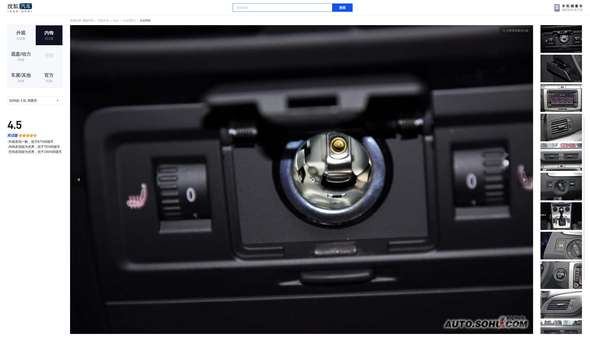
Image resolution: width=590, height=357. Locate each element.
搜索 (342, 7)
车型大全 (103, 20)
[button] (186, 179)
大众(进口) (129, 20)
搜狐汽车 (19, 7)
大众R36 (145, 20)
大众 (115, 20)
